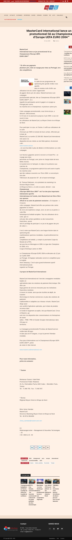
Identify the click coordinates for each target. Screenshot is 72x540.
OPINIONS (39, 15)
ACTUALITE (12, 15)
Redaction (31, 482)
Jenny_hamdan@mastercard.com (31, 421)
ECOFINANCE (19, 15)
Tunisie (52, 463)
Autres (57, 41)
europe (48, 458)
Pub (58, 538)
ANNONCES (33, 1)
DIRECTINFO (7, 1)
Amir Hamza (46, 482)
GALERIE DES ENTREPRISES (22, 1)
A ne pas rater (26, 475)
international (55, 458)
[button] (66, 17)
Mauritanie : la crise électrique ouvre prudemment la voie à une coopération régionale (40, 492)
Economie (46, 463)
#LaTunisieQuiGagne (10, 19)
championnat (36, 458)
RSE (50, 15)
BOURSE (33, 15)
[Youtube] (67, 1)
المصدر (12, 1)
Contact (62, 538)
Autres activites (39, 463)
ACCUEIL (6, 15)
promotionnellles (33, 460)
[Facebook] (61, 1)
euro (43, 458)
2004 (30, 458)
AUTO (53, 15)
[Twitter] (65, 1)
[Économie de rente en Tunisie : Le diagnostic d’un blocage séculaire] (67, 112)
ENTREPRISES (27, 15)
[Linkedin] (63, 1)
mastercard (24, 460)
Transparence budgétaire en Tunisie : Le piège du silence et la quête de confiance (25, 491)
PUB (47, 1)
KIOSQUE (20, 19)
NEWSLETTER (41, 1)
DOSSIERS (45, 15)
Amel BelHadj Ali (23, 482)
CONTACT (52, 1)
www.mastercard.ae (26, 146)
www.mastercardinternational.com (31, 350)
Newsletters (52, 538)
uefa (41, 460)
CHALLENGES (60, 15)
